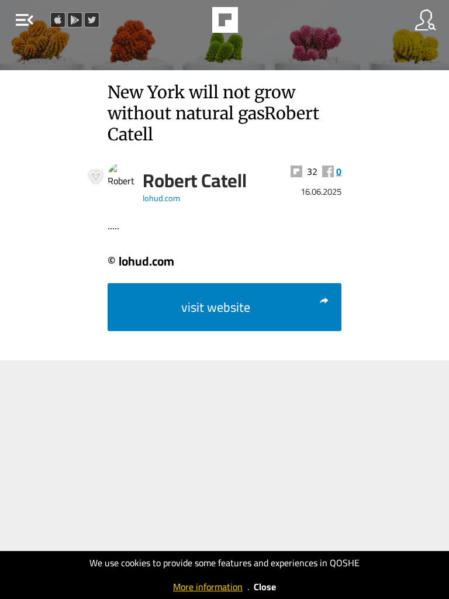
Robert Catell (195, 180)
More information (208, 586)
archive (255, 23)
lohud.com (161, 198)
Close (265, 586)
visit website (215, 307)
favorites (192, 23)
